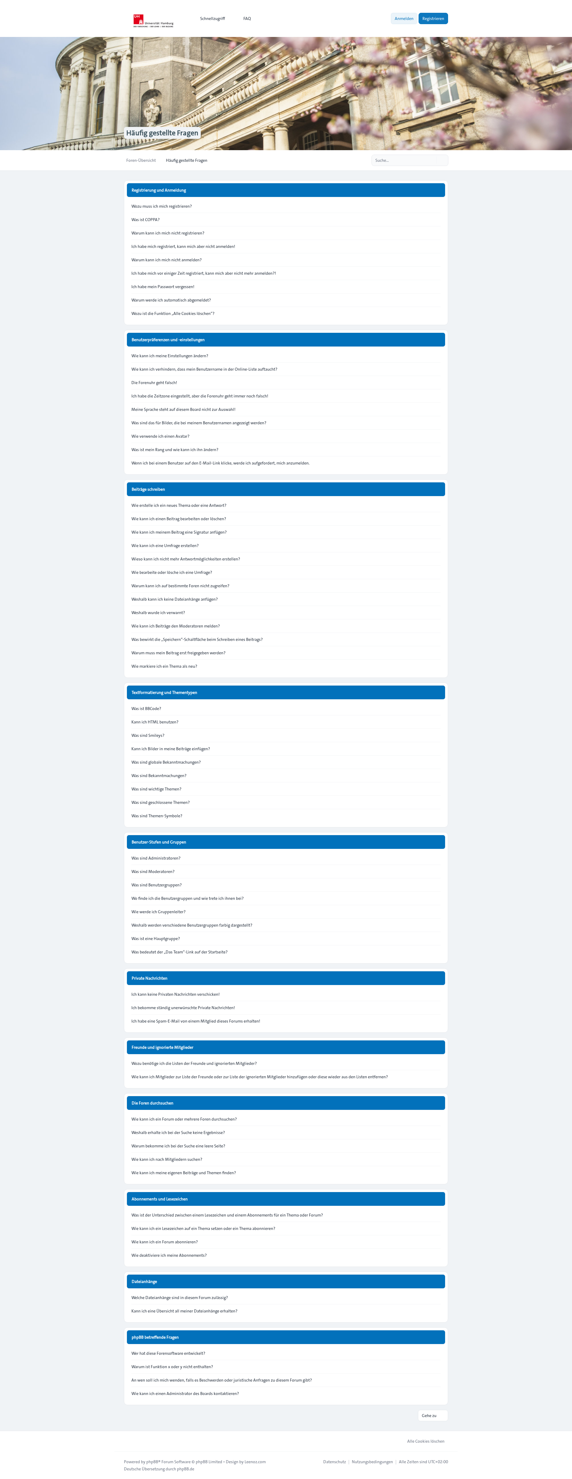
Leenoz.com (255, 1462)
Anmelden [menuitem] (404, 18)
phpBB (152, 1462)
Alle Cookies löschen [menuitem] (425, 1441)
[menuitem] (210, 18)
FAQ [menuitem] (247, 18)
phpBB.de (185, 1469)
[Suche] (431, 160)
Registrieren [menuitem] (433, 18)
